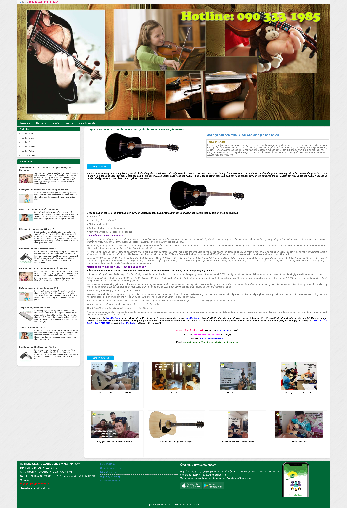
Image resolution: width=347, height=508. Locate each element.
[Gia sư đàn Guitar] (299, 437)
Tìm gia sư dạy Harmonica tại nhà (34, 308)
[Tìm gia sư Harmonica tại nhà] (26, 342)
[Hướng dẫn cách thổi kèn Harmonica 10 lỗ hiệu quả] (26, 283)
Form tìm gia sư (107, 464)
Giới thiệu (41, 123)
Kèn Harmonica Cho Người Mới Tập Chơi (38, 347)
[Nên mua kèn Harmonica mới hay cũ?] (26, 243)
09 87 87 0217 (51, 2)
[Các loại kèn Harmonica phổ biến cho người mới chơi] (26, 204)
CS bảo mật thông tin (110, 481)
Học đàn (56, 123)
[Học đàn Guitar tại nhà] (238, 389)
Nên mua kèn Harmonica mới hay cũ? (36, 229)
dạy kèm (196, 505)
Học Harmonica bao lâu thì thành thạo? (37, 249)
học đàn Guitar (113, 318)
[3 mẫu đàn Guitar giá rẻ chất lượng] (176, 437)
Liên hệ (69, 123)
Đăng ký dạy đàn (87, 123)
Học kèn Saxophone (29, 155)
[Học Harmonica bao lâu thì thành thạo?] (26, 263)
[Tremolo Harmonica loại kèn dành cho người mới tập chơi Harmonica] (26, 184)
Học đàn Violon (27, 151)
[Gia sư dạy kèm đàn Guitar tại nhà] (176, 389)
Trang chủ (25, 123)
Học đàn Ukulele (28, 147)
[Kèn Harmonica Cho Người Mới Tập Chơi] (26, 362)
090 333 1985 (35, 2)
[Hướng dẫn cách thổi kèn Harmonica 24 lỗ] (26, 303)
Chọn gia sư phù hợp (110, 468)
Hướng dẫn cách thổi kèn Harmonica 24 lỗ (38, 288)
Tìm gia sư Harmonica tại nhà (32, 327)
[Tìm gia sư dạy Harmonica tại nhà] (26, 322)
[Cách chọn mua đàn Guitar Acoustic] (238, 437)
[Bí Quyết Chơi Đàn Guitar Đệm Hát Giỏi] (115, 437)
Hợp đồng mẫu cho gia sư (112, 476)
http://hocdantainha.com (211, 338)
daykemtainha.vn (163, 505)
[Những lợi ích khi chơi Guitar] (299, 389)
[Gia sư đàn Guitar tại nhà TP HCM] (115, 389)
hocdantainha (105, 129)
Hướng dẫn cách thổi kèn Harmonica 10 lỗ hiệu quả (43, 268)
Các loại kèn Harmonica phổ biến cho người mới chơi (44, 189)
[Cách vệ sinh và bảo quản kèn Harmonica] (26, 224)
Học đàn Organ (27, 138)
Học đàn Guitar (123, 129)
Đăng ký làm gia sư (109, 472)
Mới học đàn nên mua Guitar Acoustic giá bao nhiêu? (158, 129)
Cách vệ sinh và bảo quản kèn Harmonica (38, 209)
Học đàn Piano (27, 134)
